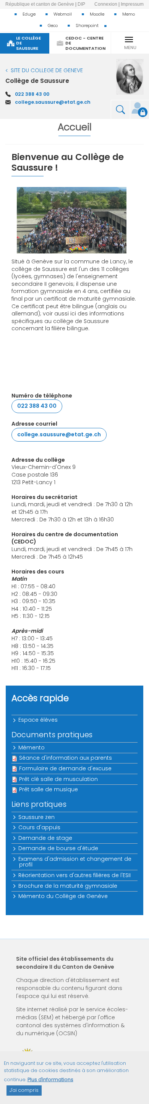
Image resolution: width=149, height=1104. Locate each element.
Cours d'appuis (39, 827)
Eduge (29, 14)
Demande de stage (45, 838)
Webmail (62, 14)
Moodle (97, 14)
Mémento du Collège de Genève (63, 896)
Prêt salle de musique (48, 789)
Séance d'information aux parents (65, 758)
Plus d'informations (50, 1079)
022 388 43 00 (32, 94)
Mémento (32, 747)
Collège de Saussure (37, 81)
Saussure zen (37, 817)
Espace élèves (38, 720)
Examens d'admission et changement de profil (75, 861)
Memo (128, 14)
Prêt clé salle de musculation (58, 779)
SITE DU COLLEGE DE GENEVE (47, 70)
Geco (53, 25)
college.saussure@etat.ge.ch (53, 102)
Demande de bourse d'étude (58, 848)
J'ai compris (24, 1090)
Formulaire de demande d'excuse (65, 768)
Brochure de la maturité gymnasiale (68, 886)
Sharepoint (87, 25)
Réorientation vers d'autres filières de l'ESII (75, 875)
